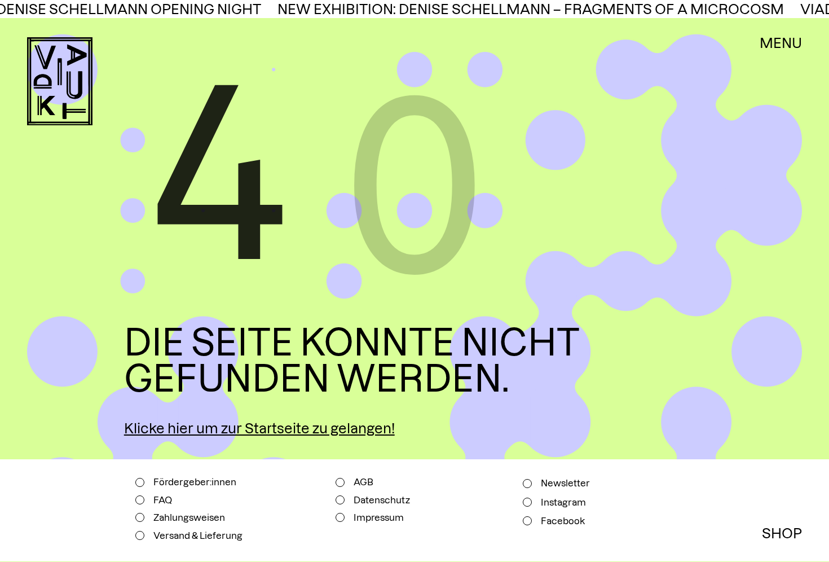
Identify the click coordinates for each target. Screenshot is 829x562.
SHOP (782, 533)
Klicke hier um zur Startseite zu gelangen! (259, 428)
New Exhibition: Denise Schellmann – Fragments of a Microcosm (520, 9)
